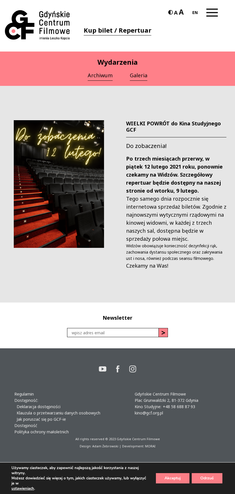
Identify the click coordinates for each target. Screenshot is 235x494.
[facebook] (122, 369)
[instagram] (132, 369)
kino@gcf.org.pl (149, 413)
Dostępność (25, 425)
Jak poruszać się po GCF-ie (40, 419)
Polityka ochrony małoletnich (41, 431)
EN (195, 12)
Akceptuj (172, 478)
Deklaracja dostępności (37, 406)
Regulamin (24, 394)
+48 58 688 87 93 (179, 406)
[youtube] (107, 369)
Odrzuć (207, 478)
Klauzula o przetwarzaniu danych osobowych (57, 413)
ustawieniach (22, 488)
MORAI (150, 446)
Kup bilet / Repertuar (117, 30)
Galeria (138, 75)
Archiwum (100, 75)
